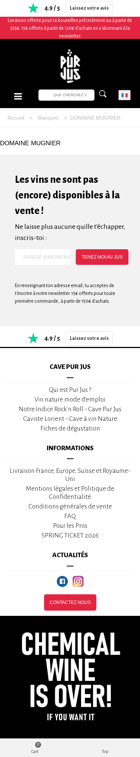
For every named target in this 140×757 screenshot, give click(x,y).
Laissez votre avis (89, 8)
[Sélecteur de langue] (124, 95)
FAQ (70, 516)
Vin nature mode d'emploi (70, 399)
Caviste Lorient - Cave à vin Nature (70, 418)
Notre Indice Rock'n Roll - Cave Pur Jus (70, 409)
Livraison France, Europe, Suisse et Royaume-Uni (70, 475)
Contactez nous (70, 602)
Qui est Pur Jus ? (70, 389)
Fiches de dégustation (70, 428)
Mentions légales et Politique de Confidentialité (70, 492)
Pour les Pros (70, 525)
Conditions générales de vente (70, 506)
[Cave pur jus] (70, 66)
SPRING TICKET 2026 (70, 535)
